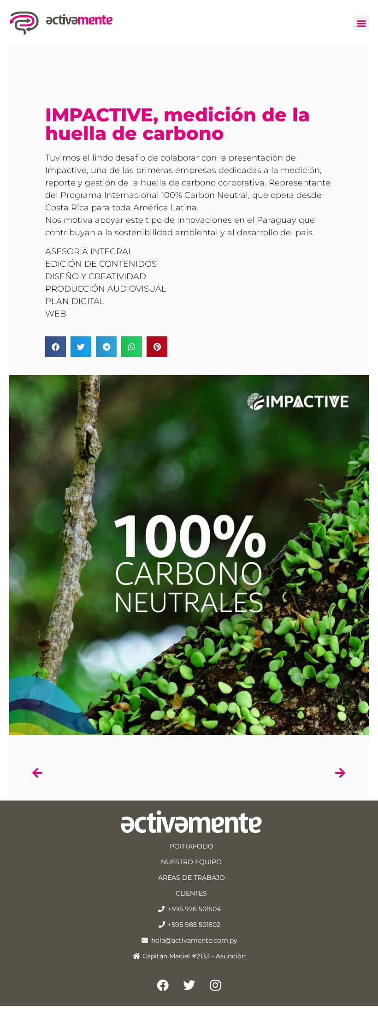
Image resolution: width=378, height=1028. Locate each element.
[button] (361, 23)
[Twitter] (189, 985)
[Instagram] (215, 985)
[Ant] (110, 773)
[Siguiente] (267, 773)
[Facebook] (163, 985)
